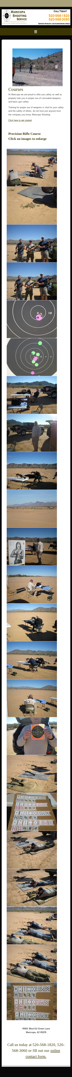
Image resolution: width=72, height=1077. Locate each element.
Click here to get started (20, 120)
